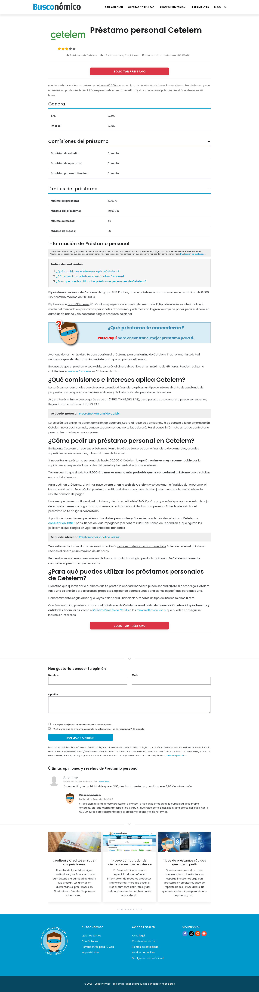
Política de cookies (143, 952)
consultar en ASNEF (61, 523)
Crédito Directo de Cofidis (111, 610)
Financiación (114, 7)
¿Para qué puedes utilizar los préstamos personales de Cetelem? (101, 281)
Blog (217, 7)
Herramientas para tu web (98, 947)
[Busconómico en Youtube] (204, 933)
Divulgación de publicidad (192, 254)
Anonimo (70, 777)
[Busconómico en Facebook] (185, 933)
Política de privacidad (145, 947)
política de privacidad (176, 755)
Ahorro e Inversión (172, 7)
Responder (104, 782)
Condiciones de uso (144, 941)
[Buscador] (225, 7)
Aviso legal (138, 935)
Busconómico (90, 795)
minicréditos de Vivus (151, 610)
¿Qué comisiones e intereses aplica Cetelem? (87, 271)
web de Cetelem (79, 371)
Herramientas (200, 7)
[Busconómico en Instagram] (198, 933)
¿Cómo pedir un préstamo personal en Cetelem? (90, 276)
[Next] (207, 868)
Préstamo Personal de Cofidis (99, 414)
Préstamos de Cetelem (83, 55)
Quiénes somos (91, 935)
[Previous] (51, 868)
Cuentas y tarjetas (141, 7)
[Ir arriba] (250, 985)
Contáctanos (90, 941)
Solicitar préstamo (129, 71)
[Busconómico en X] (191, 933)
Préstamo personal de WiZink (99, 537)
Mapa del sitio (90, 952)
